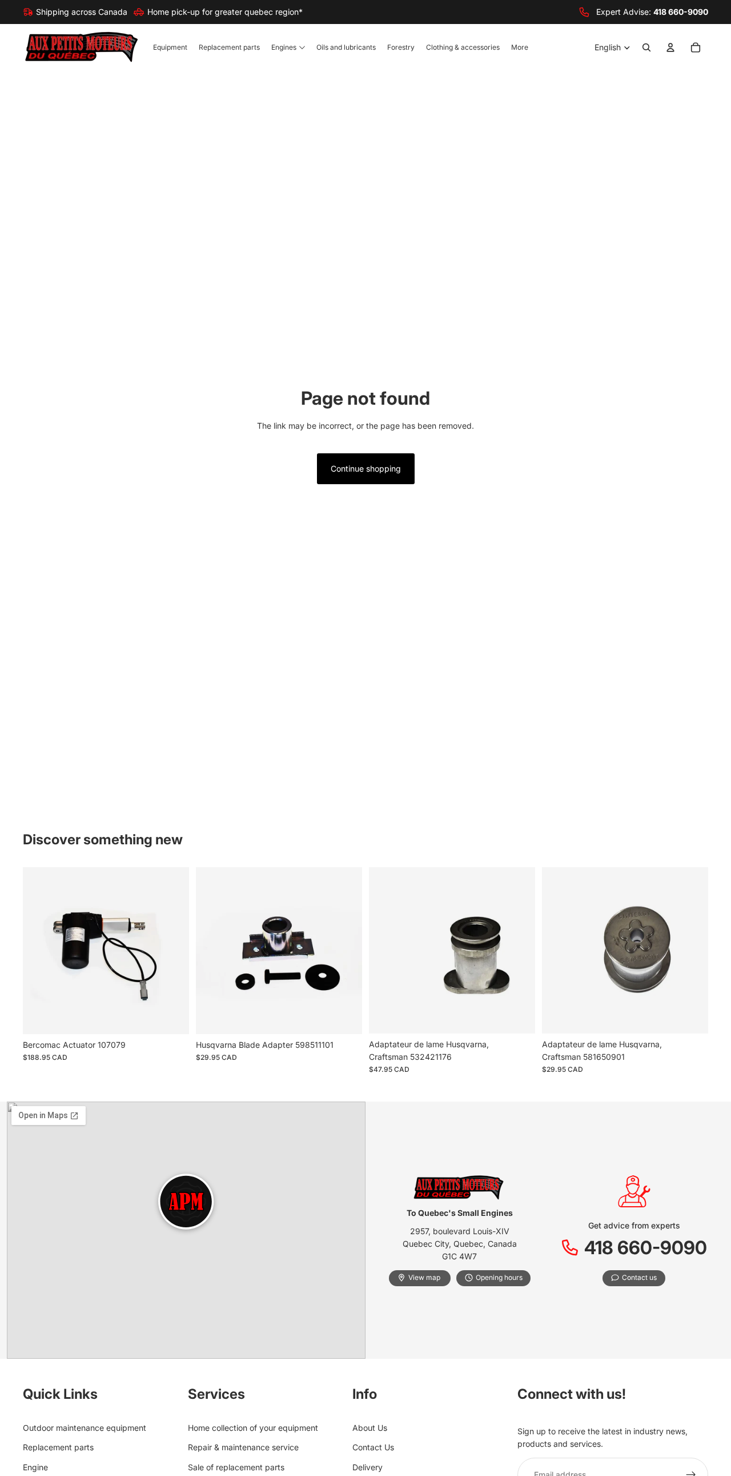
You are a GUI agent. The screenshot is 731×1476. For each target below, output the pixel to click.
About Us (369, 1428)
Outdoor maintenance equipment (84, 1428)
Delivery (367, 1467)
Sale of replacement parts (236, 1467)
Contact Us (373, 1447)
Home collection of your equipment (253, 1428)
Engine (35, 1467)
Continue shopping (366, 468)
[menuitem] (519, 47)
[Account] (670, 48)
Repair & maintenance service (243, 1447)
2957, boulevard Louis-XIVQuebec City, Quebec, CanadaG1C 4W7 (460, 1244)
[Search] (646, 48)
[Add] (171, 1016)
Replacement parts (58, 1447)
